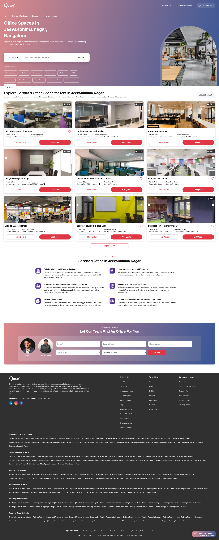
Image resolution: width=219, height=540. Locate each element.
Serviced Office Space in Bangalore (50, 456)
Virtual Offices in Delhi (124, 489)
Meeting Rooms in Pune (177, 507)
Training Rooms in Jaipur (38, 521)
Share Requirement (184, 6)
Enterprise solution (126, 423)
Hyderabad (153, 409)
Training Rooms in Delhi (132, 517)
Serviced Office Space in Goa (20, 460)
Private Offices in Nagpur (151, 478)
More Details (21, 142)
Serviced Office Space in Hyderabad (45, 460)
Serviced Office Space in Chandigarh (103, 456)
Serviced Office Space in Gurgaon (181, 456)
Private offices (184, 391)
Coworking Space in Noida (171, 442)
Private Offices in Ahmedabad (20, 474)
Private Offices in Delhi (126, 474)
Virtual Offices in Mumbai (93, 492)
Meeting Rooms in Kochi (77, 507)
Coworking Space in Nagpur (192, 442)
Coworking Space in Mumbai (149, 442)
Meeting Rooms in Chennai (65, 503)
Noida (151, 391)
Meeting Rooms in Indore (18, 507)
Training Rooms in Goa (171, 517)
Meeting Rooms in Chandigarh (87, 503)
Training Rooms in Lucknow (97, 521)
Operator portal (125, 400)
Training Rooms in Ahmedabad (20, 517)
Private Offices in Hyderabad (184, 474)
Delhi (151, 386)
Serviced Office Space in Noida (20, 464)
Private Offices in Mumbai (113, 478)
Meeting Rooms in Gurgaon (152, 503)
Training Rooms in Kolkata (58, 521)
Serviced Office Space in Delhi (157, 456)
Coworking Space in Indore (43, 442)
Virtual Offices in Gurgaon (142, 489)
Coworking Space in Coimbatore (116, 438)
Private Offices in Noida (132, 478)
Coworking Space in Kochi (106, 442)
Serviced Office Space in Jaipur (94, 460)
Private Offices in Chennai (63, 474)
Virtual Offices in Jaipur (17, 492)
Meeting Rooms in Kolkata (58, 507)
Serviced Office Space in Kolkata (119, 460)
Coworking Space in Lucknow (127, 442)
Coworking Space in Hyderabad (20, 442)
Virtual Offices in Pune (148, 492)
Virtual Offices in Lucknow (73, 492)
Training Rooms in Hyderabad (192, 517)
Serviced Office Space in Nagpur (45, 464)
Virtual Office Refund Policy (129, 414)
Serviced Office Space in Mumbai (194, 460)
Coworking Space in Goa (181, 438)
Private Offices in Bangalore (42, 474)
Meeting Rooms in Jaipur (38, 507)
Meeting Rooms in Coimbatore (111, 503)
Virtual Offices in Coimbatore (104, 489)
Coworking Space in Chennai (68, 438)
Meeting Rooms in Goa (171, 503)
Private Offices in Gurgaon (146, 474)
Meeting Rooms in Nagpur (158, 507)
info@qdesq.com (44, 398)
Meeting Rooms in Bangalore (43, 503)
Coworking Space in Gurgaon (160, 438)
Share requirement (126, 391)
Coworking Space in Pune (18, 446)
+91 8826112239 (25, 398)
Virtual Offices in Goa (161, 489)
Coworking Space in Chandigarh (92, 438)
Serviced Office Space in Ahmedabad (22, 456)
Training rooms (184, 405)
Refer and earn (125, 418)
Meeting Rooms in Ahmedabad (20, 503)
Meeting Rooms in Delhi (132, 503)
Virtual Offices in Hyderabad (180, 489)
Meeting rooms (184, 400)
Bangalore (35, 16)
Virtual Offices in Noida (111, 492)
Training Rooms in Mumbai (119, 521)
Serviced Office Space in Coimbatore (131, 456)
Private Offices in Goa (164, 474)
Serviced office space (187, 386)
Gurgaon (152, 382)
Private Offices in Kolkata (55, 478)
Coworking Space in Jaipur (64, 442)
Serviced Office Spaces (20, 16)
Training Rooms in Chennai (65, 517)
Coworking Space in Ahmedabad (21, 438)
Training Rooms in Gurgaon (152, 517)
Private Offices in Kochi (74, 478)
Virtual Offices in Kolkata (36, 492)
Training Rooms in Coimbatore (111, 517)
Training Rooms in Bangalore (43, 517)
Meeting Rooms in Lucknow (97, 507)
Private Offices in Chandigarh (84, 474)
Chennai (152, 405)
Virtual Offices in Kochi (54, 492)
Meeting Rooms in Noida (138, 507)
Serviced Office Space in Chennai (76, 456)
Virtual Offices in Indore (200, 489)
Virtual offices (184, 396)
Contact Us (124, 386)
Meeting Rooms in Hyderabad (192, 503)
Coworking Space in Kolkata (85, 442)
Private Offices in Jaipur (36, 478)
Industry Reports (126, 428)
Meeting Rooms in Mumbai (119, 507)
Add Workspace (125, 396)
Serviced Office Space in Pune (69, 464)
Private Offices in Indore (18, 478)
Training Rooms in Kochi (77, 521)
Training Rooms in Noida (138, 521)
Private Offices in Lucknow (93, 478)
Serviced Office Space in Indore (70, 460)
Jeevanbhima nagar (50, 16)
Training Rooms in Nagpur (158, 521)
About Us (123, 382)
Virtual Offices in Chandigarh (82, 489)
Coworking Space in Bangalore (45, 438)
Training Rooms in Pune (177, 521)
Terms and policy (126, 409)
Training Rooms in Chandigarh (87, 517)
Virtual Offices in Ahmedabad (20, 489)
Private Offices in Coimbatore (106, 474)
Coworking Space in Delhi (138, 438)
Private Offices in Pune (170, 478)
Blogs (122, 405)
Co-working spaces (186, 382)
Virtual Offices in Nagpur (130, 492)
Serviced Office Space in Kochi (143, 460)
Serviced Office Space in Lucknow (168, 460)
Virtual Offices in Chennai (61, 489)
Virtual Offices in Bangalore (41, 489)
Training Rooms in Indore (18, 521)
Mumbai (152, 396)
